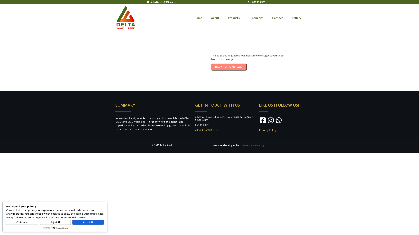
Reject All (55, 222)
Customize (22, 222)
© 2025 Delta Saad (162, 145)
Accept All (88, 222)
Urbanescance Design (252, 145)
